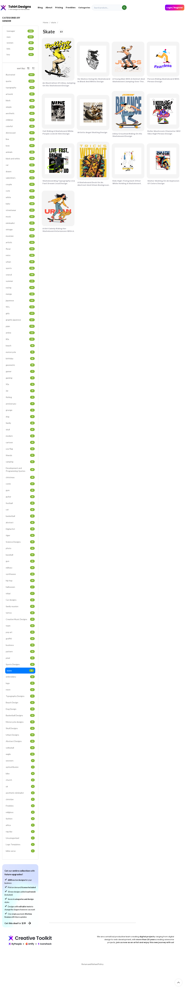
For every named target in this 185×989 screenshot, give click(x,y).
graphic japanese (19, 320)
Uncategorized (19, 838)
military (19, 567)
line (19, 139)
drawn (19, 171)
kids (19, 48)
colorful (19, 126)
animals (19, 152)
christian (19, 799)
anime (19, 332)
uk (19, 786)
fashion (19, 818)
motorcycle (19, 352)
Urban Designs (19, 735)
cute (19, 190)
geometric (19, 365)
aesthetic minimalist (19, 793)
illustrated (19, 74)
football (19, 503)
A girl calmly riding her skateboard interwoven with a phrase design (58, 231)
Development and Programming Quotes (19, 469)
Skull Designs (19, 728)
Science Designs (19, 542)
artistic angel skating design (92, 132)
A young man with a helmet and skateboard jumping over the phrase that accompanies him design (128, 83)
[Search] (124, 7)
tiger (19, 535)
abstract (19, 522)
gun (19, 561)
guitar (19, 496)
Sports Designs (19, 664)
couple (19, 184)
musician (19, 236)
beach (19, 345)
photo (19, 548)
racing (19, 287)
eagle (19, 754)
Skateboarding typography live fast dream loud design (58, 182)
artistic (19, 242)
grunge (19, 410)
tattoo (19, 612)
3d (19, 391)
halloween (19, 587)
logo (19, 683)
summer (19, 281)
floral (19, 249)
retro (19, 255)
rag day (19, 831)
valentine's (19, 178)
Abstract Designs (19, 741)
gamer (19, 371)
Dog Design (19, 709)
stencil (19, 274)
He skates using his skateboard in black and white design (93, 80)
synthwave (19, 574)
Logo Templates (19, 844)
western (19, 760)
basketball (19, 516)
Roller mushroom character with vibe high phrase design (164, 132)
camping (19, 461)
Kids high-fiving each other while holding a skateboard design (126, 183)
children (19, 120)
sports (19, 268)
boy (19, 54)
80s (19, 339)
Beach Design (19, 702)
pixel (19, 658)
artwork (19, 94)
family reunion (19, 606)
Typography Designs (19, 696)
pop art (19, 632)
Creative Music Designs (19, 619)
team (19, 625)
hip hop (19, 580)
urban (19, 262)
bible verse (19, 851)
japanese (19, 300)
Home (46, 22)
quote (19, 81)
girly (19, 313)
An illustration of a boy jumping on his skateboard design (58, 84)
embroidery (19, 676)
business (19, 645)
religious (19, 812)
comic (19, 483)
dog (19, 416)
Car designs (19, 600)
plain (19, 326)
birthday (19, 358)
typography (19, 87)
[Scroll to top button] (178, 982)
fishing (19, 397)
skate (19, 670)
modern (19, 436)
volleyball (19, 747)
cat (19, 509)
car (19, 165)
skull (19, 429)
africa (19, 825)
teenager (19, 31)
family (19, 423)
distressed (19, 132)
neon (19, 689)
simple (19, 107)
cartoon (19, 442)
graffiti (19, 638)
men (19, 37)
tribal (19, 593)
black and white (19, 158)
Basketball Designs (19, 715)
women (19, 42)
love (19, 145)
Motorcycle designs (19, 722)
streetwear (19, 210)
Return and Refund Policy (92, 964)
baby (19, 203)
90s (19, 384)
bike (19, 773)
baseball (19, 555)
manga (19, 294)
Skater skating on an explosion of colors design (163, 182)
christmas (19, 477)
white (19, 197)
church (19, 780)
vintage (19, 229)
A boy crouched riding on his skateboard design (127, 135)
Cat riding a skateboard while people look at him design (57, 132)
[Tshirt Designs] (18, 7)
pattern (19, 651)
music (19, 216)
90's (19, 307)
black (19, 100)
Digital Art (19, 529)
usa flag (19, 449)
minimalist (19, 223)
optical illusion (19, 767)
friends (19, 455)
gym (19, 490)
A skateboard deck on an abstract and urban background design (93, 185)
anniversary (19, 403)
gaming (19, 378)
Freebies (19, 805)
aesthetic (19, 113)
